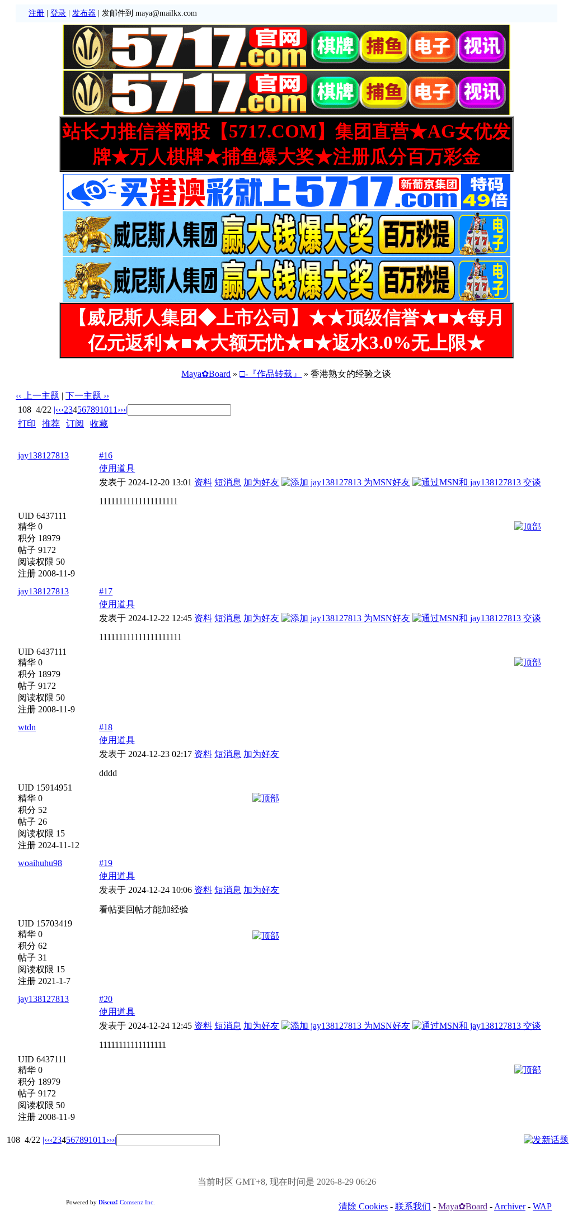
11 (113, 409)
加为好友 (261, 482)
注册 (36, 13)
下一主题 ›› (87, 395)
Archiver (509, 1206)
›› (120, 409)
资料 (203, 482)
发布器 (84, 13)
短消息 (227, 482)
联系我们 (413, 1206)
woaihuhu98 (40, 863)
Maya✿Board (206, 374)
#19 (105, 863)
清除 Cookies (363, 1206)
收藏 (99, 423)
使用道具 (117, 468)
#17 (105, 591)
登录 (58, 13)
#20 (105, 999)
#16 (105, 455)
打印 (27, 423)
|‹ (56, 409)
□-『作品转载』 (270, 374)
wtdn (27, 727)
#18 (105, 727)
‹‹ (61, 409)
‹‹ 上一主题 (37, 395)
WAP (542, 1206)
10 (104, 409)
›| (125, 409)
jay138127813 (43, 455)
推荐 (51, 423)
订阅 (75, 423)
